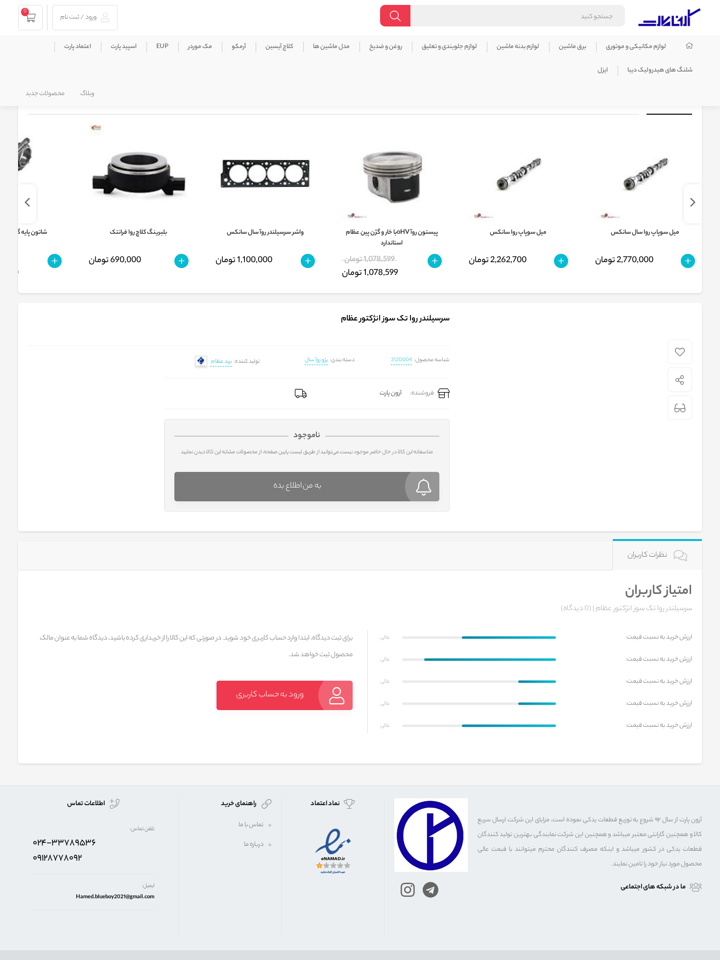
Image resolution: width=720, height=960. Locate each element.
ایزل (603, 70)
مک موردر (200, 47)
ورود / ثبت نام (78, 17)
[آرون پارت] (669, 16)
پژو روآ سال (316, 360)
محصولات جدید (45, 94)
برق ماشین (572, 47)
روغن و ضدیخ (385, 47)
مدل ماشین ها (331, 47)
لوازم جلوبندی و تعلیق (449, 47)
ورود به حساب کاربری (270, 695)
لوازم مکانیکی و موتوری (636, 47)
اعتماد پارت (77, 47)
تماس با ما (251, 825)
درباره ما (254, 844)
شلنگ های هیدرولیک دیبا (660, 70)
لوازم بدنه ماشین (518, 47)
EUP (162, 47)
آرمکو (239, 47)
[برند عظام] (201, 362)
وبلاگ (87, 94)
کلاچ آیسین (279, 47)
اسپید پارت (124, 47)
